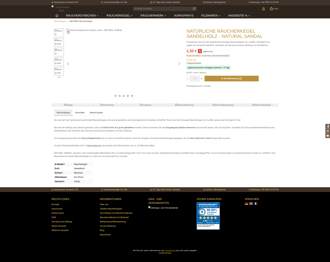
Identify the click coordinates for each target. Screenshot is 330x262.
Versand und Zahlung (62, 221)
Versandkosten (170, 250)
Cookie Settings (165, 253)
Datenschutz (58, 213)
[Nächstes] (179, 63)
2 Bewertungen (194, 63)
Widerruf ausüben (60, 230)
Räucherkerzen (94, 145)
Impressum (57, 208)
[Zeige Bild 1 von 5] (115, 96)
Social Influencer (108, 226)
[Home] (57, 15)
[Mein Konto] (263, 9)
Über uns (104, 204)
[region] (118, 64)
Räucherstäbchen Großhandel (114, 217)
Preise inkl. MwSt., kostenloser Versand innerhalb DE (208, 55)
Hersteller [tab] (80, 112)
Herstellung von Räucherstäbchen (116, 213)
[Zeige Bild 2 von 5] (120, 96)
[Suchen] (194, 8)
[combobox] (162, 8)
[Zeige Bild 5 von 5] (132, 96)
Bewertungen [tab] (96, 112)
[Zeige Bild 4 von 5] (128, 96)
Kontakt (55, 204)
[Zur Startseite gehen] (61, 8)
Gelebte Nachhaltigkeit (111, 208)
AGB (54, 217)
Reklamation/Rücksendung (113, 221)
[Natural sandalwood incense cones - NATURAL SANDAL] (123, 61)
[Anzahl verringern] (188, 78)
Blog (102, 230)
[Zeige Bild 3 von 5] (124, 96)
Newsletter (105, 234)
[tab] (63, 112)
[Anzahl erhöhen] (202, 78)
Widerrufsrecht (59, 226)
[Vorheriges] (68, 63)
